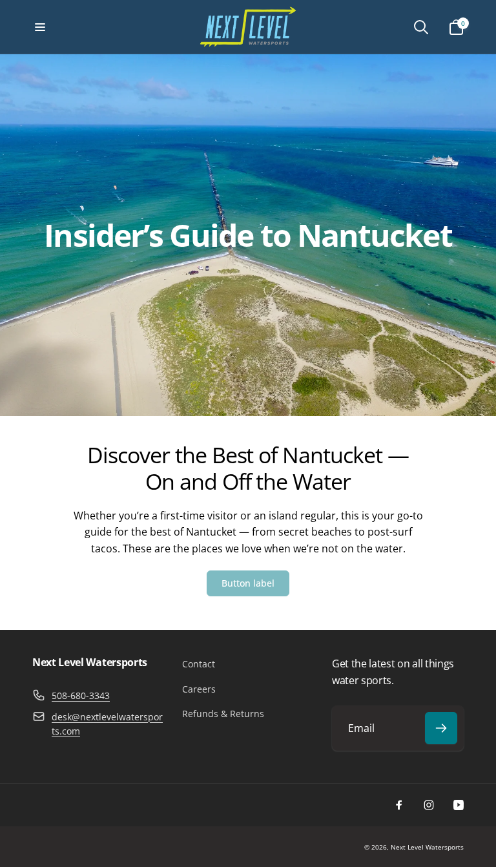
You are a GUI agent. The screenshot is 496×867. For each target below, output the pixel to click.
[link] (248, 583)
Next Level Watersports (427, 846)
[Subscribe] (441, 728)
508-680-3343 (81, 695)
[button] (40, 27)
